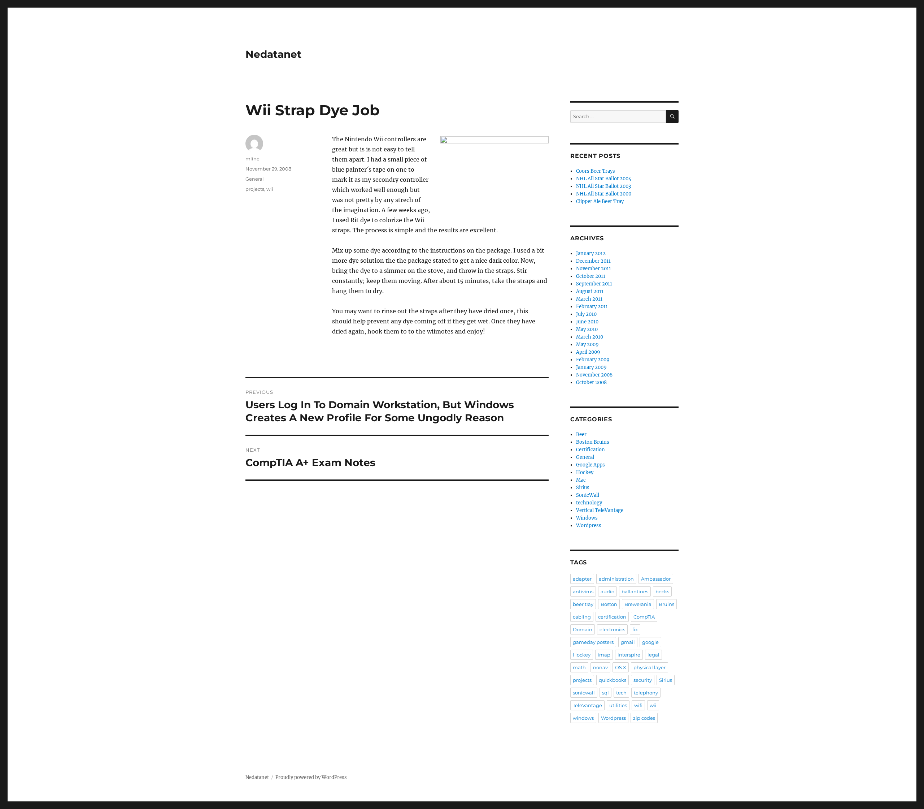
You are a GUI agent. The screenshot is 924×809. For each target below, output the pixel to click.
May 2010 (587, 329)
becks (662, 591)
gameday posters (593, 642)
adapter (582, 579)
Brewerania (637, 604)
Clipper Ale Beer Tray (600, 201)
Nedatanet (273, 54)
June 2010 (587, 322)
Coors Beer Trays (595, 171)
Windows (587, 518)
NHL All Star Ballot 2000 (603, 194)
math (579, 667)
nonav (600, 667)
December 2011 (593, 261)
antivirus (583, 591)
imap (604, 655)
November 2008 (594, 375)
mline (252, 159)
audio (607, 591)
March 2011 (589, 299)
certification (612, 617)
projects (254, 189)
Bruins (666, 604)
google (650, 642)
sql (605, 693)
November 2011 (593, 269)
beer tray (583, 604)
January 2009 (591, 367)
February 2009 (593, 360)
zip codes (644, 718)
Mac (581, 480)
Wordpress (588, 525)
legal (653, 655)
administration (616, 579)
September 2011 (594, 284)
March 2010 (589, 337)
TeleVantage (587, 705)
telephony (646, 693)
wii (269, 189)
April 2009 (588, 352)
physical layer (649, 667)
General (254, 179)
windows (583, 718)
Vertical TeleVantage (599, 510)
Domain (582, 629)
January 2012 (591, 253)
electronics (612, 629)
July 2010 (586, 314)
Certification (590, 450)
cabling (582, 617)
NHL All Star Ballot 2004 (603, 179)
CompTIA (644, 617)
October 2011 (590, 276)
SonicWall (587, 495)
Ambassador (656, 579)
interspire (629, 655)
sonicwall (584, 693)
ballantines (635, 591)
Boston (609, 604)
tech (621, 693)
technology (589, 503)
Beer (581, 434)
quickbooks (612, 680)
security (642, 680)
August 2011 (589, 291)
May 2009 (587, 344)
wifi (638, 705)
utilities (618, 705)
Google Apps (590, 465)
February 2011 (592, 307)
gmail (628, 642)
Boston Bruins (592, 442)
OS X (620, 667)
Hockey (584, 472)
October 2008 (591, 382)
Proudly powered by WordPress (311, 777)
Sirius (582, 488)
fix (635, 629)
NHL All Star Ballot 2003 (603, 186)
